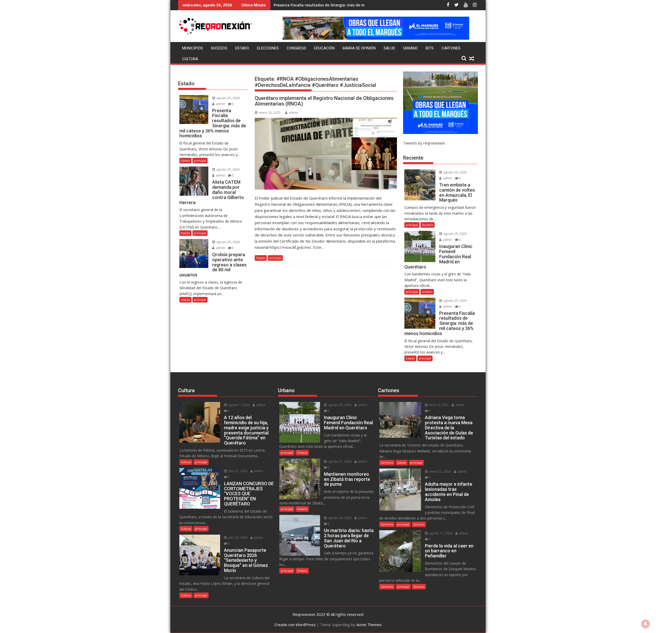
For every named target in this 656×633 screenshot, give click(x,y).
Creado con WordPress (295, 624)
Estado (242, 48)
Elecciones (268, 48)
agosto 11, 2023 (440, 533)
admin (293, 112)
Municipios (192, 48)
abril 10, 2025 (438, 405)
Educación (324, 48)
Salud (389, 48)
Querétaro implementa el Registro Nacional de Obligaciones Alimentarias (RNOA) (324, 101)
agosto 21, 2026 (339, 461)
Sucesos (219, 48)
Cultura (190, 59)
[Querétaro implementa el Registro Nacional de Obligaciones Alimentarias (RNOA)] (326, 154)
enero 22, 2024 (439, 471)
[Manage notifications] (645, 624)
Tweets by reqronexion (424, 143)
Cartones (451, 48)
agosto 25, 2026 (228, 98)
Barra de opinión (359, 48)
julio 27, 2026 (237, 471)
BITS (430, 48)
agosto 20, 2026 (339, 518)
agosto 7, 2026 (238, 405)
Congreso (296, 48)
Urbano (410, 48)
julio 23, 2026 (237, 537)
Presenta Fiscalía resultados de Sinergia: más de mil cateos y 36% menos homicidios (349, 5)
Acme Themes (369, 624)
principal (275, 258)
